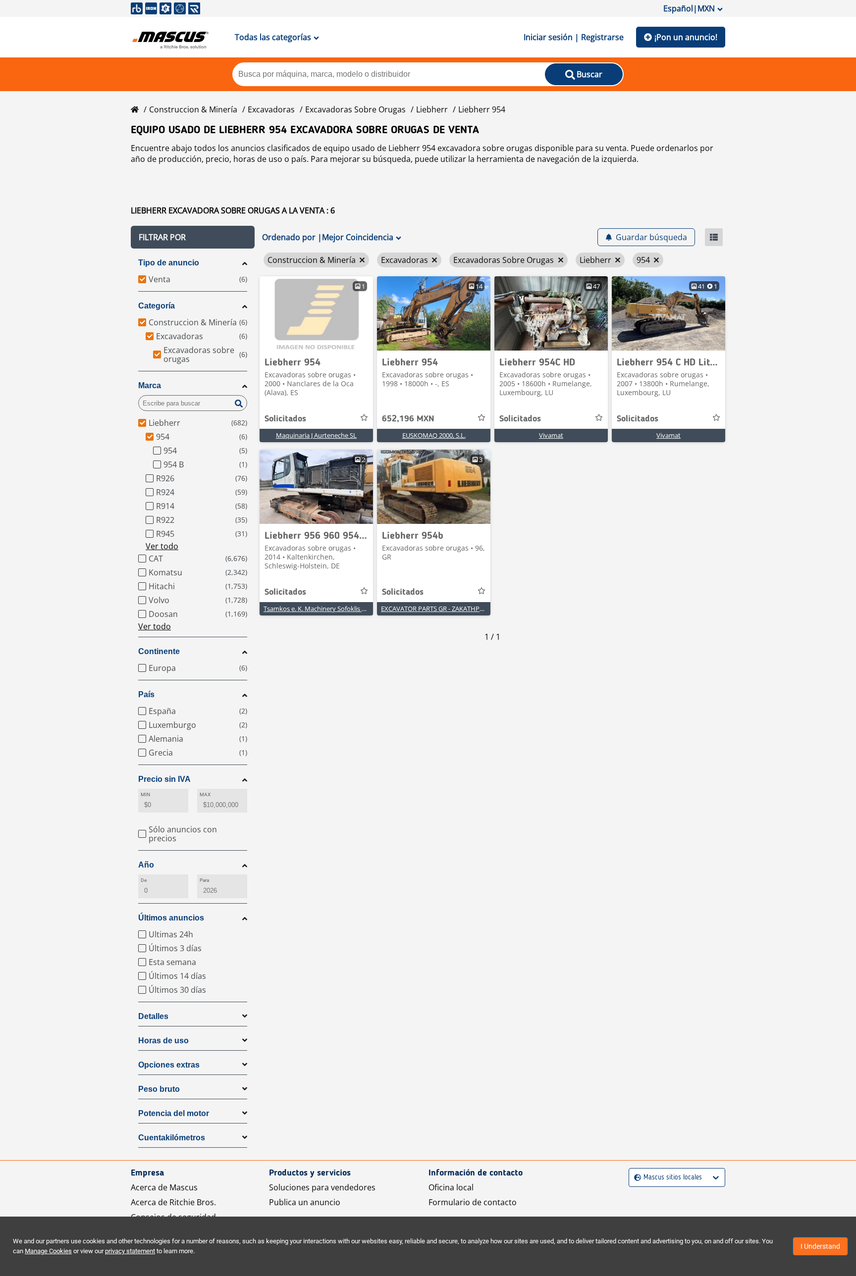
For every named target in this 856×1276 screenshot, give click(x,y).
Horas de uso (163, 1040)
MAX (205, 794)
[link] (316, 313)
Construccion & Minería (193, 109)
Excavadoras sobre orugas (355, 109)
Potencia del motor (173, 1113)
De (144, 880)
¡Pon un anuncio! (685, 37)
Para (204, 880)
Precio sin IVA (164, 779)
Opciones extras (169, 1065)
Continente (159, 651)
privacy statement (130, 1251)
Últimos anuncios (171, 918)
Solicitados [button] (285, 418)
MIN (145, 794)
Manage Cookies (48, 1251)
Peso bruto (159, 1089)
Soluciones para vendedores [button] (322, 1187)
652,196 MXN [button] (408, 418)
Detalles (153, 1016)
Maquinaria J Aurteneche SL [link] (316, 435)
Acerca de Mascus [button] (164, 1187)
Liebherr (432, 109)
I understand (820, 1246)
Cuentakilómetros (171, 1137)
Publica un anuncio (304, 1202)
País (146, 694)
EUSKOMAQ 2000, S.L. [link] (434, 435)
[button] (193, 237)
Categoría (156, 306)
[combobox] (635, 1178)
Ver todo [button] (162, 546)
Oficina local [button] (451, 1187)
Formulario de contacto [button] (472, 1202)
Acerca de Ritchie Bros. (173, 1202)
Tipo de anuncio (168, 262)
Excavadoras (271, 109)
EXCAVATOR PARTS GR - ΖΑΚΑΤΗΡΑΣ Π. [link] (437, 608)
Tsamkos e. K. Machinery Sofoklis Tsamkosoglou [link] (334, 608)
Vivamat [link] (551, 435)
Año (146, 865)
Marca (149, 385)
